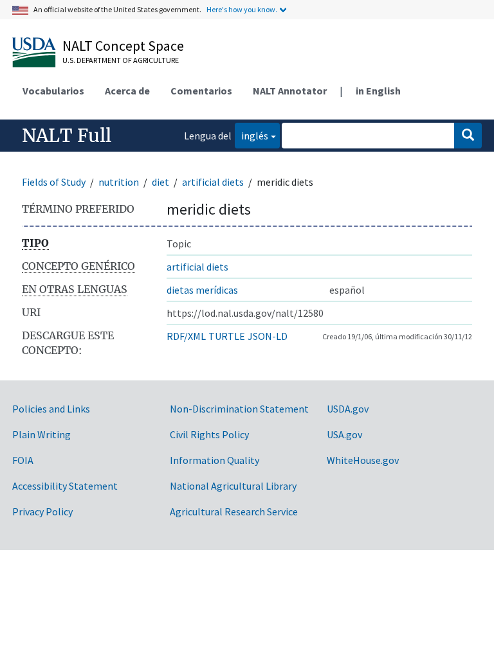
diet (160, 181)
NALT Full (66, 135)
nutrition (118, 181)
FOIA (22, 460)
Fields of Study (54, 181)
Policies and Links (51, 408)
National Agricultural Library (233, 485)
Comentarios (201, 90)
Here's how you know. (241, 9)
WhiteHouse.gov (363, 460)
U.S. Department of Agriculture (120, 60)
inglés (251, 135)
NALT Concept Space (123, 46)
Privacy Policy (42, 511)
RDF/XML (186, 336)
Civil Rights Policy (209, 434)
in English (378, 90)
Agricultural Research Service (234, 511)
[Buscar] (468, 135)
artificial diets (213, 181)
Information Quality (214, 460)
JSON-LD (268, 336)
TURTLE (226, 336)
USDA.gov (348, 408)
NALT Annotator (290, 90)
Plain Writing (41, 434)
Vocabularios (53, 90)
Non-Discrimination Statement (239, 408)
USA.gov (344, 434)
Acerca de (127, 90)
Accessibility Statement (65, 485)
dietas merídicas (202, 289)
